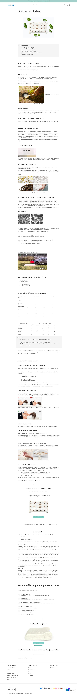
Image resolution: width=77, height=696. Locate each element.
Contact (8, 669)
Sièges (29, 667)
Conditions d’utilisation (28, 693)
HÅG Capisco (52, 667)
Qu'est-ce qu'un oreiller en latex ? (28, 47)
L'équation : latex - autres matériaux (29, 51)
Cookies (8, 679)
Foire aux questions (10, 667)
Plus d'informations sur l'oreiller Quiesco (26, 614)
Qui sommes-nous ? (10, 673)
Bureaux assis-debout (32, 669)
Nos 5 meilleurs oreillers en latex (28, 50)
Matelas (30, 673)
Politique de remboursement (12, 675)
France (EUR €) (10, 689)
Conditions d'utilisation (11, 677)
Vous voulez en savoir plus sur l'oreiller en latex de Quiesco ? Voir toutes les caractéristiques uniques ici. (40, 524)
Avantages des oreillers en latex (28, 48)
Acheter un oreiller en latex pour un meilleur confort (32, 52)
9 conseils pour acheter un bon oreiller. (32, 480)
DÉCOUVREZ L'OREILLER (38, 516)
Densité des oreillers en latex (27, 54)
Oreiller (29, 671)
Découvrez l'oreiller (38, 643)
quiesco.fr (11, 693)
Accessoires (30, 675)
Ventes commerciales (11, 671)
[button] (19, 5)
